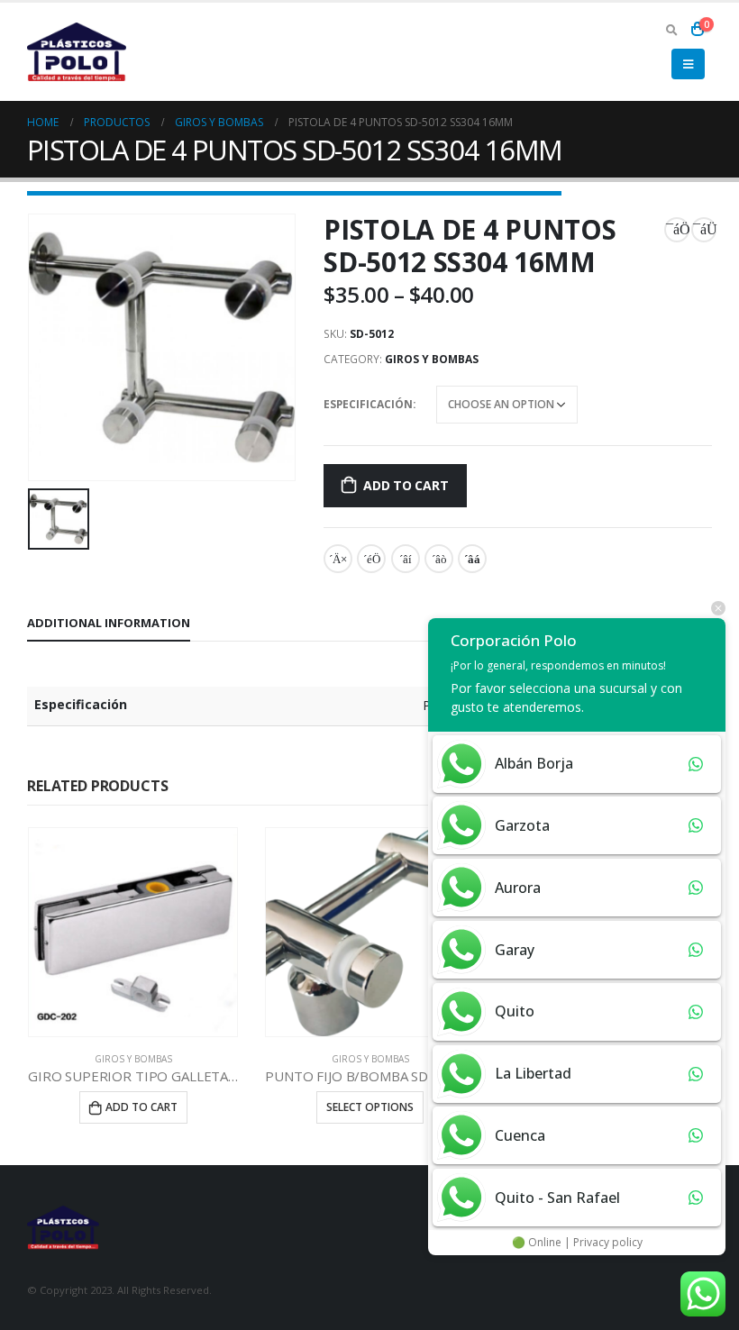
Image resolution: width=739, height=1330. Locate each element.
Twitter (371, 558)
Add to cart (406, 485)
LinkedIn (405, 558)
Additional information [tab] (108, 623)
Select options (370, 1107)
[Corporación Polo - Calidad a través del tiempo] (76, 52)
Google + (438, 558)
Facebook (338, 558)
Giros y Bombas (432, 359)
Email (472, 558)
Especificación (368, 404)
